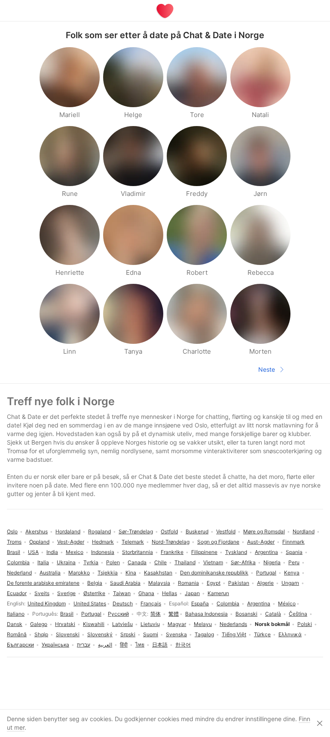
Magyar (177, 624)
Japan (192, 593)
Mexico (74, 552)
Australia (50, 572)
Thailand (185, 562)
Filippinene (204, 552)
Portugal (91, 614)
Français (151, 603)
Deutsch (123, 603)
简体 (155, 614)
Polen (113, 562)
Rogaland (99, 531)
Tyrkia (90, 562)
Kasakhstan (158, 572)
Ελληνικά (290, 634)
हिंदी (124, 644)
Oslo (12, 531)
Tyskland (236, 552)
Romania (188, 583)
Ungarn (290, 583)
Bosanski (246, 614)
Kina (130, 572)
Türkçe (262, 634)
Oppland (39, 541)
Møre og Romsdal (264, 531)
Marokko (79, 572)
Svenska (176, 634)
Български (20, 644)
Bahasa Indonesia (206, 614)
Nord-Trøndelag (170, 541)
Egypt (213, 583)
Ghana (146, 593)
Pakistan (238, 583)
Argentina (258, 603)
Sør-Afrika (243, 562)
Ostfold (169, 531)
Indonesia (102, 552)
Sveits (41, 593)
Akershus (36, 531)
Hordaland (67, 531)
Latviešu (122, 624)
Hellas (169, 593)
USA (33, 552)
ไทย (139, 644)
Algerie (265, 583)
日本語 (160, 644)
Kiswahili (93, 624)
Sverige (66, 593)
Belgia (94, 583)
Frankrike (172, 552)
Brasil (66, 614)
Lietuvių (150, 624)
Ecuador (17, 593)
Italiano (15, 614)
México (287, 603)
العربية (105, 644)
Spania (294, 552)
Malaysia (159, 583)
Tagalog (204, 634)
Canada (137, 562)
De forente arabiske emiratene (43, 583)
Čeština (298, 614)
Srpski (127, 634)
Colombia (228, 603)
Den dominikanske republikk (214, 572)
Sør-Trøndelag (136, 531)
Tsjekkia (108, 572)
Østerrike (94, 593)
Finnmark (293, 541)
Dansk (14, 624)
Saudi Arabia (125, 583)
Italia (43, 562)
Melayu (203, 624)
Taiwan (122, 593)
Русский (118, 614)
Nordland (304, 531)
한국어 (183, 644)
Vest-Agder (70, 541)
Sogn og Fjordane (218, 541)
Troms (14, 541)
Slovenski (67, 634)
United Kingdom (47, 603)
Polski (304, 624)
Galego (38, 624)
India (52, 552)
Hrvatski (65, 624)
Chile (160, 562)
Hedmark (103, 541)
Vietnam (213, 562)
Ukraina (66, 562)
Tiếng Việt (234, 634)
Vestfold (225, 531)
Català (273, 614)
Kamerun (218, 593)
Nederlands (233, 624)
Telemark (133, 541)
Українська (55, 644)
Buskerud (197, 531)
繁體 (173, 614)
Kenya (291, 572)
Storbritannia (137, 552)
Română (17, 634)
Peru (293, 562)
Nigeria (272, 562)
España (200, 603)
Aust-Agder (261, 541)
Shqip (41, 634)
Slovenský (100, 634)
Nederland (19, 572)
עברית (83, 644)
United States (89, 603)
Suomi (150, 634)
